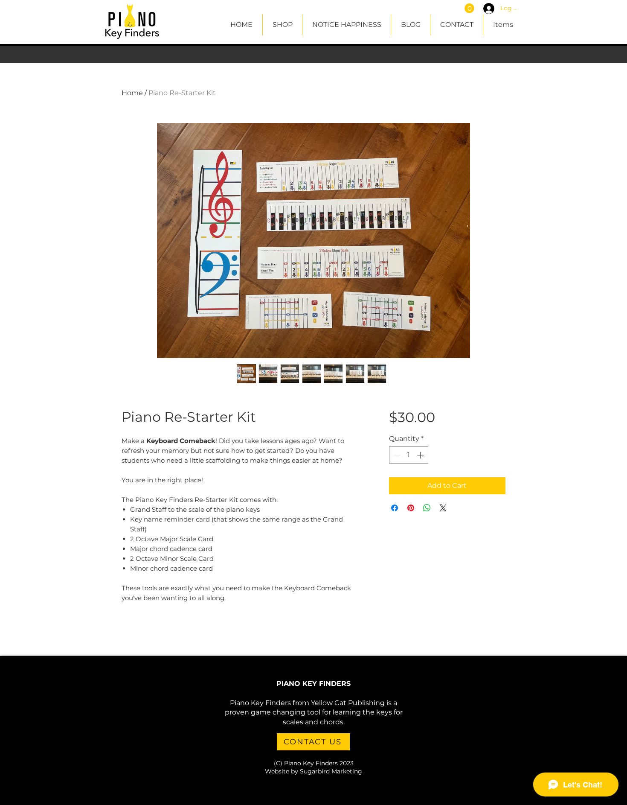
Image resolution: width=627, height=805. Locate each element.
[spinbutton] (408, 455)
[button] (469, 8)
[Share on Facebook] (394, 508)
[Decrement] (396, 455)
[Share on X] (443, 508)
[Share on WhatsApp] (427, 508)
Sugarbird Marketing (331, 771)
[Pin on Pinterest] (411, 508)
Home (132, 93)
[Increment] (421, 455)
